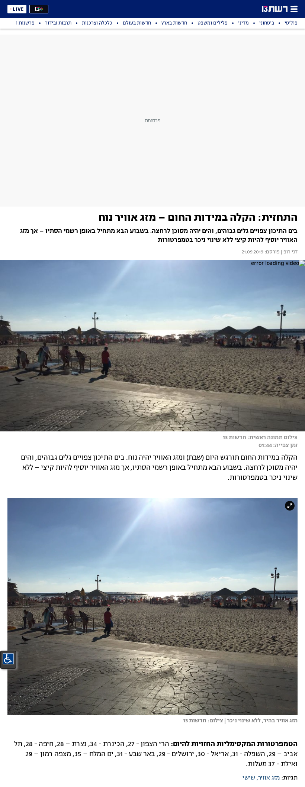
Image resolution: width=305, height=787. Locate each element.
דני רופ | (289, 252)
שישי (249, 778)
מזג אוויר (269, 778)
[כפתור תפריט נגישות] (8, 658)
